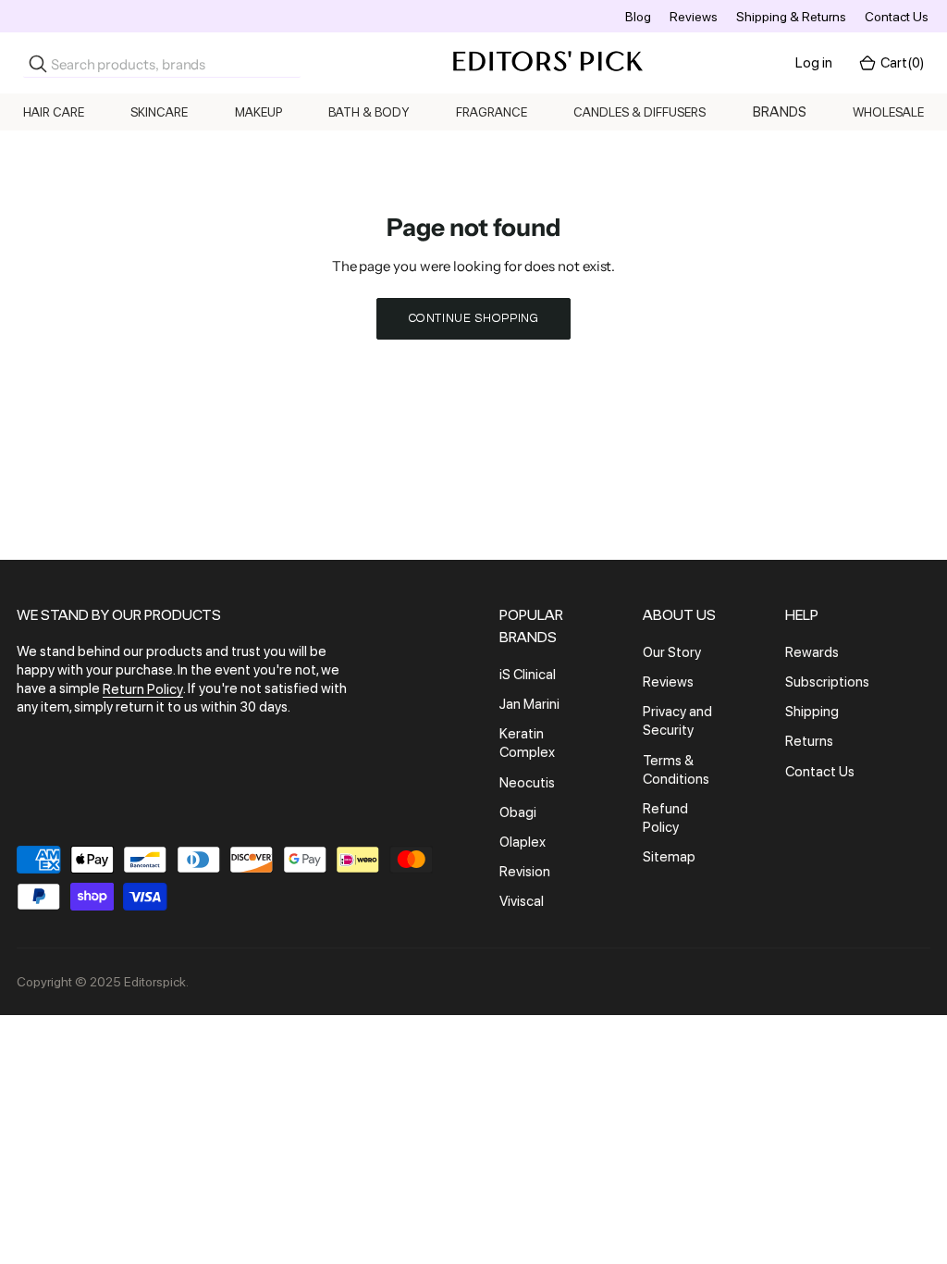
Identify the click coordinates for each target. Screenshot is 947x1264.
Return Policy (143, 689)
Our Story (672, 652)
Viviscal (521, 901)
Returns (809, 742)
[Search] (38, 64)
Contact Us (897, 16)
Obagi (517, 812)
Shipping (812, 711)
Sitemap (669, 857)
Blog (638, 16)
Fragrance (491, 112)
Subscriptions (827, 682)
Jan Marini (529, 704)
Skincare (159, 112)
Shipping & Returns (791, 16)
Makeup (258, 112)
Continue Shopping (474, 318)
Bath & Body (369, 112)
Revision (524, 871)
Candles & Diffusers (639, 112)
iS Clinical (527, 674)
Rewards (812, 652)
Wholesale (888, 112)
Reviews (694, 16)
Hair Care (53, 112)
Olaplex (522, 842)
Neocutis (527, 783)
